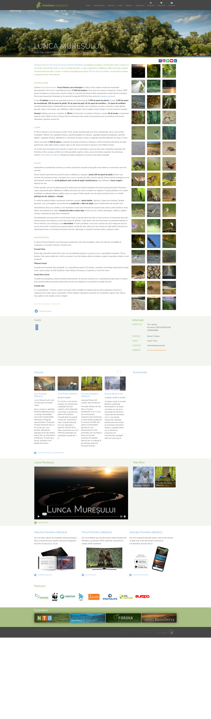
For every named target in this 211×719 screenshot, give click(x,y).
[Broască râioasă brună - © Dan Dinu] (169, 148)
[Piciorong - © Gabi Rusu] (154, 257)
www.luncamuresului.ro (156, 350)
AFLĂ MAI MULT (90, 575)
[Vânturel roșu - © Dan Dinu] (154, 195)
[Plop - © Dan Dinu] (169, 102)
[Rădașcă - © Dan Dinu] (138, 195)
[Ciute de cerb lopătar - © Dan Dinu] (169, 71)
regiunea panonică (107, 96)
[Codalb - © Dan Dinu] (169, 133)
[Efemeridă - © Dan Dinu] (138, 102)
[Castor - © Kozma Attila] (138, 272)
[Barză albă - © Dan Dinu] (169, 195)
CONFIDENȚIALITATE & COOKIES (57, 630)
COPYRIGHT (38, 630)
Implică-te (161, 6)
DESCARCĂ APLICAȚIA (140, 575)
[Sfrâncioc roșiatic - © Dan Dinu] (169, 210)
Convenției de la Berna (50, 155)
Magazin (150, 6)
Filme (120, 6)
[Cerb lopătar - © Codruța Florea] (169, 272)
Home (88, 6)
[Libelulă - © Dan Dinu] (154, 133)
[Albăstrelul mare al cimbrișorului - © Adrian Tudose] (169, 179)
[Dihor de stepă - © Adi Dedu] (169, 164)
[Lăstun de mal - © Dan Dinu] (169, 117)
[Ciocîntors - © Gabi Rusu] (138, 257)
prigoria (74, 177)
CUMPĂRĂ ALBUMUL (45, 575)
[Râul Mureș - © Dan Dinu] (138, 71)
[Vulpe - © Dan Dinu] (138, 210)
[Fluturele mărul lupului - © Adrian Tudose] (154, 179)
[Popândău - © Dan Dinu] (154, 164)
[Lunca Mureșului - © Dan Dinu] (154, 272)
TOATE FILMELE (43, 523)
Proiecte (128, 6)
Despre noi (140, 6)
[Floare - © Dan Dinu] (138, 226)
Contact (172, 6)
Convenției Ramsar (48, 87)
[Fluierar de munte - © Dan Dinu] (154, 210)
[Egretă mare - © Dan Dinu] (169, 226)
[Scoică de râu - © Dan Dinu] (138, 133)
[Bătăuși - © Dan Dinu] (138, 148)
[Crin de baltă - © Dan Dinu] (138, 179)
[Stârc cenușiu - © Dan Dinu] (154, 86)
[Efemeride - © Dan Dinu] (154, 102)
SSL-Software (147, 633)
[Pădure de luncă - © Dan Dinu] (154, 71)
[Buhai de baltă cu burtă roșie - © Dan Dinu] (138, 164)
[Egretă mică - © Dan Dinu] (138, 241)
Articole (111, 6)
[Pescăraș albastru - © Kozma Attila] (169, 257)
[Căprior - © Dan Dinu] (169, 241)
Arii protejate (99, 6)
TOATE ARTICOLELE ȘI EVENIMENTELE (51, 453)
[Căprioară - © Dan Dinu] (154, 226)
